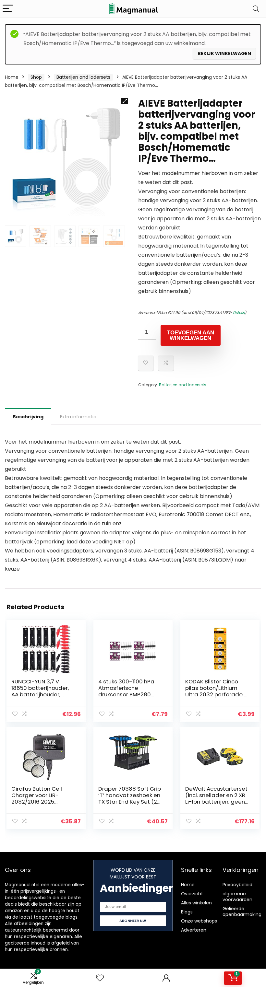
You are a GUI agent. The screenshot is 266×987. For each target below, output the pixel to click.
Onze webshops (199, 921)
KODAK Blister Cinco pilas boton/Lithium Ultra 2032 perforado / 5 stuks (216, 691)
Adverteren (193, 930)
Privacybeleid (237, 884)
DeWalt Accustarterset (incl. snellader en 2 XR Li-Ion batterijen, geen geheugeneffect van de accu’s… (216, 802)
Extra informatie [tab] (78, 416)
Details (239, 312)
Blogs (187, 912)
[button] (124, 101)
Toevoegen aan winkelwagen (190, 335)
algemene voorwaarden (237, 896)
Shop (36, 77)
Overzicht (192, 893)
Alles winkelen (196, 903)
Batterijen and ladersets (83, 77)
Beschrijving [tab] (28, 416)
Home (11, 77)
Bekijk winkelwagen (224, 53)
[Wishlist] (100, 978)
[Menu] (8, 8)
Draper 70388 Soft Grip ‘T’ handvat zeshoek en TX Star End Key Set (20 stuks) (129, 798)
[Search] (256, 8)
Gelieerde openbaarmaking (242, 911)
